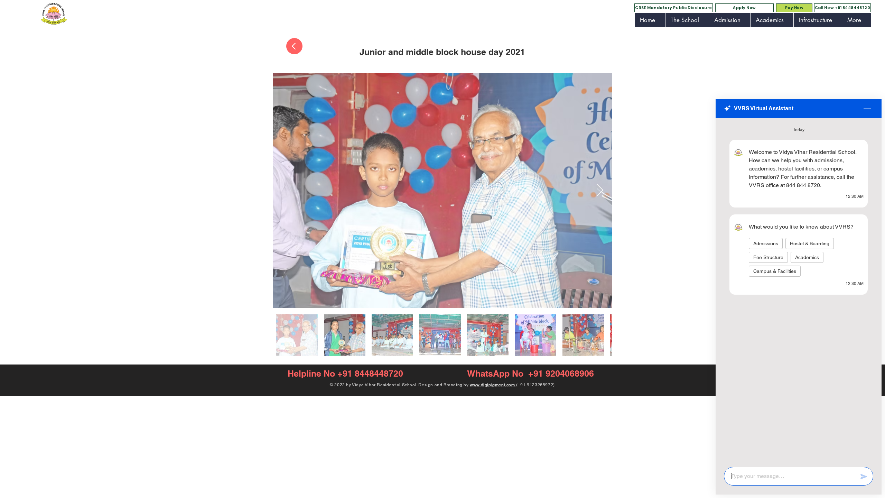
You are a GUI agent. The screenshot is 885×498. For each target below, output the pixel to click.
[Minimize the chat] (867, 108)
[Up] (294, 46)
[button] (687, 20)
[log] (799, 290)
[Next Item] (600, 190)
